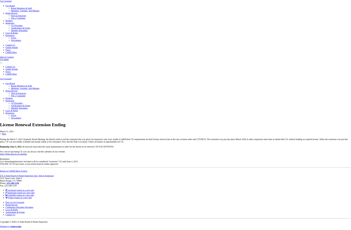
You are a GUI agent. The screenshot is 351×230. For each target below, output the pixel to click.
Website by (10, 226)
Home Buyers (11, 13)
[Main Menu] (1, 62)
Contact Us (10, 45)
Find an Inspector (18, 16)
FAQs (13, 38)
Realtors (9, 20)
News (8, 50)
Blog (4, 134)
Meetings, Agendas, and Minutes (25, 11)
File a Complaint (18, 18)
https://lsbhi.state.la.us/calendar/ (13, 154)
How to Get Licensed (14, 202)
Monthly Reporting (19, 30)
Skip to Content (7, 57)
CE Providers (17, 25)
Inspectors (9, 23)
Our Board (10, 6)
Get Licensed (6, 1)
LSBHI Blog (11, 52)
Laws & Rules (11, 33)
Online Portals (11, 47)
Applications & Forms (20, 28)
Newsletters (16, 40)
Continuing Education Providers (19, 207)
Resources (9, 35)
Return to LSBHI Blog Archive (13, 171)
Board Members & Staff (21, 8)
